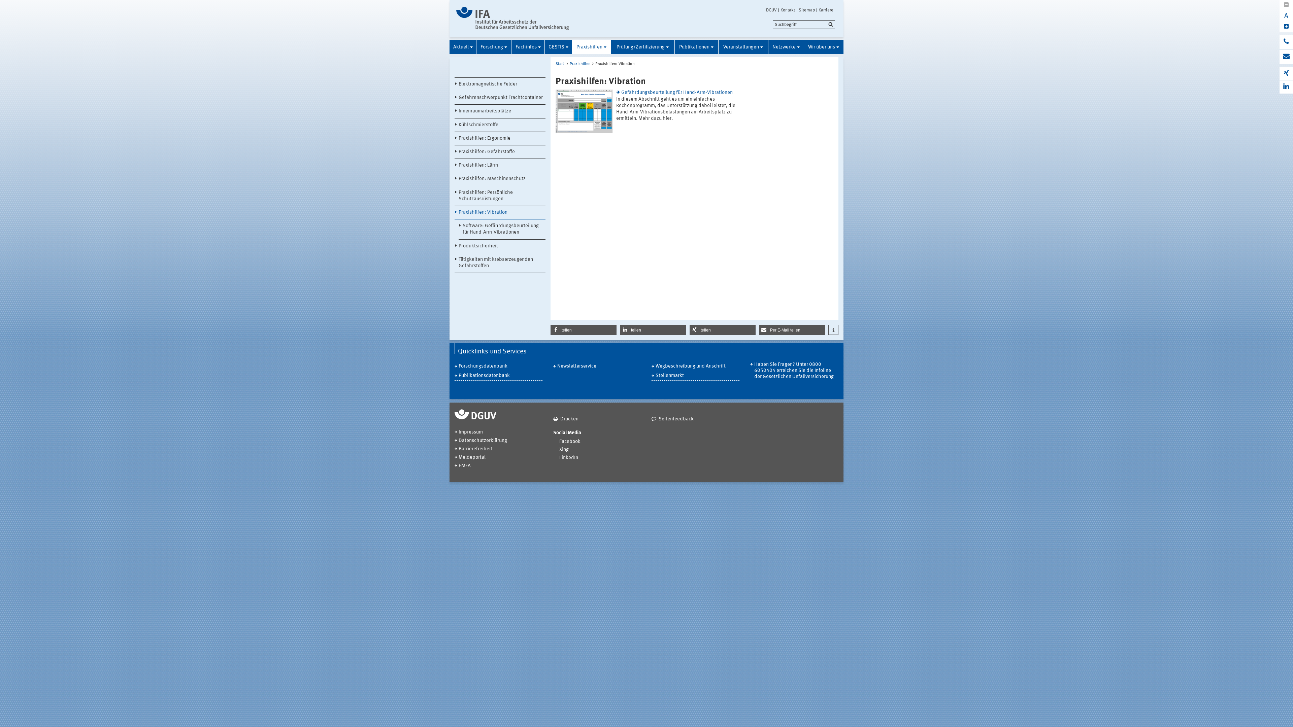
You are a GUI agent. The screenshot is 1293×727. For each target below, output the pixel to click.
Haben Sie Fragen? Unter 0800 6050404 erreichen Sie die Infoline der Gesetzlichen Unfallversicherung (794, 370)
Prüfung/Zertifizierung (641, 47)
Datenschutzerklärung (483, 440)
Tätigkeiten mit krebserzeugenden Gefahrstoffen (496, 263)
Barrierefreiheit (475, 449)
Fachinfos (526, 47)
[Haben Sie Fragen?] (1286, 42)
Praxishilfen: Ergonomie (484, 138)
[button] (584, 330)
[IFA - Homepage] (512, 18)
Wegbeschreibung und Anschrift (691, 366)
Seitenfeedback (676, 419)
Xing (564, 449)
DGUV (771, 10)
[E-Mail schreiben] (1286, 57)
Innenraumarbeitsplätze (485, 111)
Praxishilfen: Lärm (478, 165)
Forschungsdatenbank (483, 366)
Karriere (826, 10)
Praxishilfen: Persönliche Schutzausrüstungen (486, 196)
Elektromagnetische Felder (488, 84)
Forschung (491, 47)
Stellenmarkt (670, 375)
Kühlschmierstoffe (478, 125)
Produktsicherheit (478, 246)
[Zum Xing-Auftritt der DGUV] (1286, 73)
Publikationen (694, 47)
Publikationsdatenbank (484, 375)
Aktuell (461, 47)
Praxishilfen (589, 47)
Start (560, 64)
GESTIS (556, 47)
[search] (804, 24)
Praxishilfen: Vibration (483, 212)
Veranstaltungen (741, 47)
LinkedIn (568, 457)
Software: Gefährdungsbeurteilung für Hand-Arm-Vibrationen (501, 229)
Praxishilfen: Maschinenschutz (492, 178)
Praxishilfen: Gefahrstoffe (487, 151)
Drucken (569, 419)
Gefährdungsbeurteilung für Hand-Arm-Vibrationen (677, 92)
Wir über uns (821, 47)
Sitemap (807, 10)
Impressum (471, 432)
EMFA (465, 466)
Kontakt (788, 10)
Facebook (570, 441)
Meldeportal (472, 457)
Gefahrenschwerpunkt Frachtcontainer (501, 97)
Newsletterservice (576, 366)
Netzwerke (784, 47)
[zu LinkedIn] (1286, 87)
